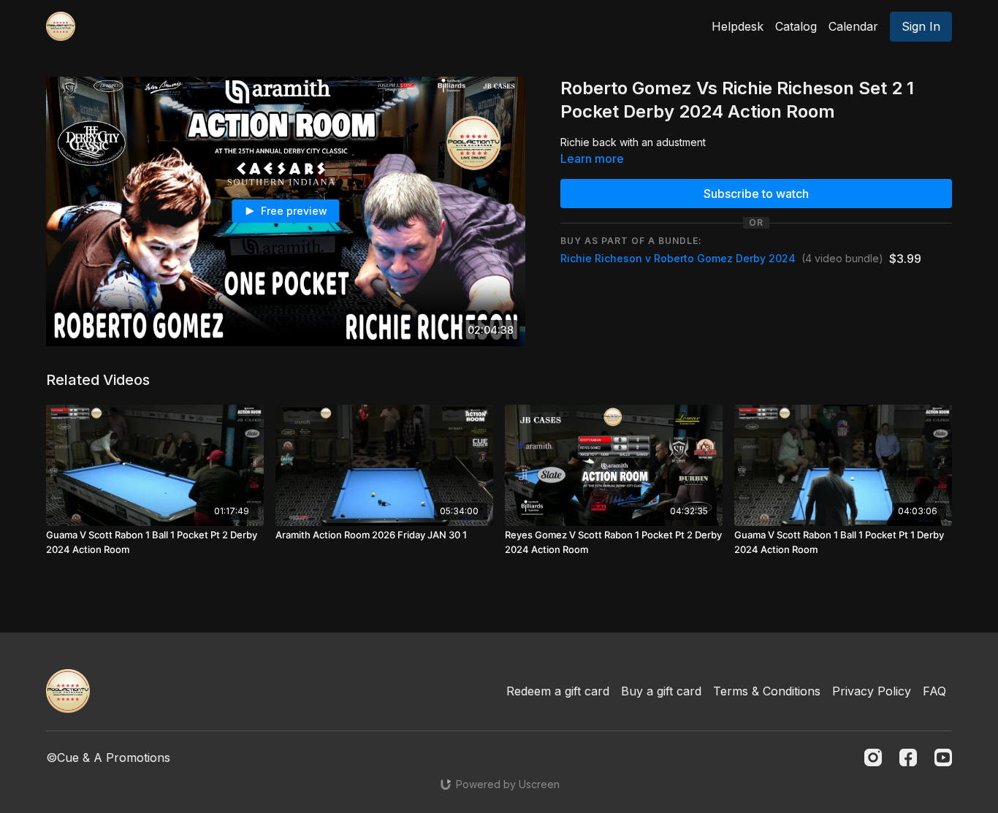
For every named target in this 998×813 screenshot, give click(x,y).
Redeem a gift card (557, 691)
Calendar (853, 26)
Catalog (796, 26)
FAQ (934, 691)
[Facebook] (908, 757)
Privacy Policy (871, 691)
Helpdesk (737, 26)
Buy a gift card (661, 691)
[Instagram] (873, 757)
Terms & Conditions (766, 691)
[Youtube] (943, 757)
